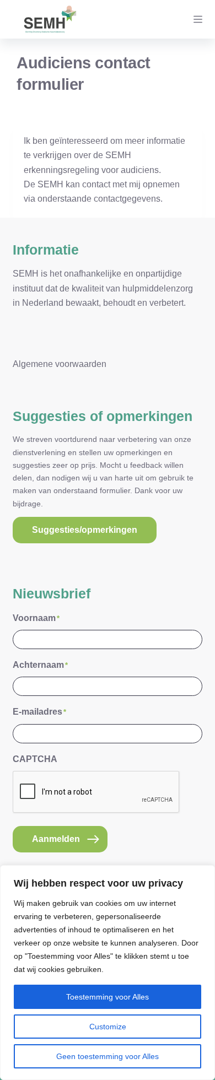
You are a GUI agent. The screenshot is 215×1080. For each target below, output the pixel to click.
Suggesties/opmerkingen (84, 529)
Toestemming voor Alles (107, 996)
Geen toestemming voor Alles (107, 1056)
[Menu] (198, 19)
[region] (107, 972)
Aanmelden (56, 839)
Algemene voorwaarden (59, 364)
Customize (107, 1026)
